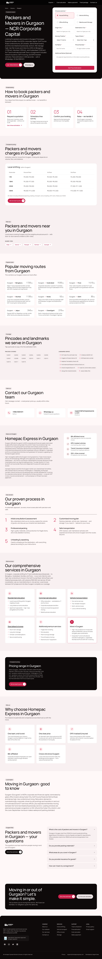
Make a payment (73, 2)
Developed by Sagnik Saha (92, 954)
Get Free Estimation (74, 68)
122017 (16, 362)
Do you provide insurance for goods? (62, 859)
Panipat (26, 245)
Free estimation (76, 929)
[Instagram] (9, 944)
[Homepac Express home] (10, 2)
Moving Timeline (60, 36)
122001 (8, 355)
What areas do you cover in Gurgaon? (62, 852)
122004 (31, 355)
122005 (38, 355)
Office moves (61, 932)
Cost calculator (61, 2)
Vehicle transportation (78, 598)
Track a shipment (76, 927)
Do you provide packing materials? (61, 846)
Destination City (80, 27)
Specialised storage (15, 626)
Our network (45, 929)
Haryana (12, 8)
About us (44, 927)
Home (6, 8)
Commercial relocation (48, 598)
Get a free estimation (13, 125)
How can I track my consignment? (61, 866)
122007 (8, 358)
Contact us (93, 2)
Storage (59, 935)
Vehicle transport (62, 929)
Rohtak (37, 245)
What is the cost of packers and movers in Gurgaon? (68, 829)
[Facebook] (4, 944)
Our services (46, 932)
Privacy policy (90, 927)
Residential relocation (16, 598)
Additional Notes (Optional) (63, 53)
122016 (8, 362)
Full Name (58, 45)
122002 (16, 355)
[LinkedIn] (17, 944)
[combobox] (64, 31)
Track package (84, 2)
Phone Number (80, 45)
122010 (31, 358)
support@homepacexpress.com (75, 954)
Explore (51, 2)
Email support (90, 929)
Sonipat (46, 245)
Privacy (63, 954)
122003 (23, 355)
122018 (23, 362)
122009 (23, 358)
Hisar (7, 245)
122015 (46, 358)
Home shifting (61, 927)
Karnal (17, 245)
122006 (46, 355)
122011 (38, 358)
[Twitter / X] (13, 944)
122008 (16, 358)
